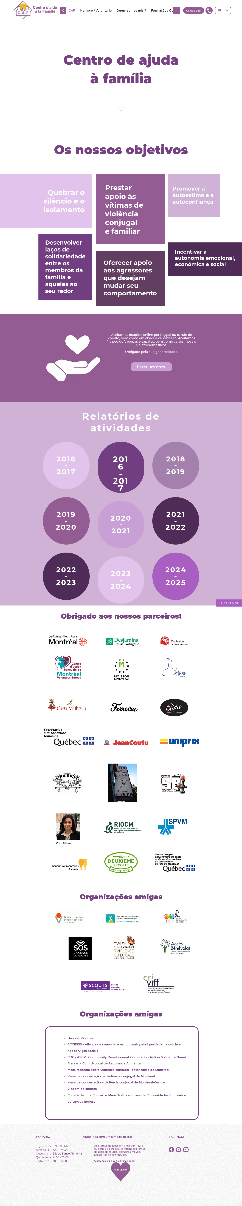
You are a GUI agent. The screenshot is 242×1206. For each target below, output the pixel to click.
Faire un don (120, 1169)
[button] (209, 10)
